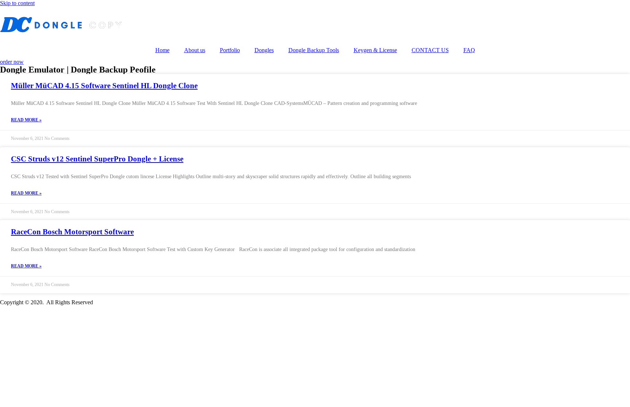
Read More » (26, 119)
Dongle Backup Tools (313, 50)
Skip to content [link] (17, 3)
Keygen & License (375, 50)
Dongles (264, 50)
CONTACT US (430, 50)
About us (194, 50)
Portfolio (230, 50)
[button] (12, 62)
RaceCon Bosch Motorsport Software (72, 231)
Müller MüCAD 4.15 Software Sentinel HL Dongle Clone (104, 85)
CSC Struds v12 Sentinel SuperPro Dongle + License (97, 158)
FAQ (469, 50)
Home (162, 50)
